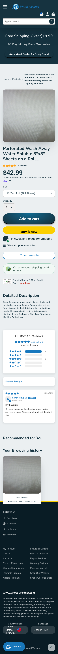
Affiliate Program (11, 577)
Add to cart (29, 219)
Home (6, 79)
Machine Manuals (39, 568)
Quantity (7, 201)
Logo (25, 6)
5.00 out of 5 (37, 342)
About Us (7, 558)
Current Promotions (13, 563)
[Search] (51, 21)
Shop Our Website (39, 573)
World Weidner (33, 648)
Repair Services (38, 558)
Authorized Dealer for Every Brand (29, 54)
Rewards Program (12, 573)
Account (47, 14)
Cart (53, 14)
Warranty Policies (39, 563)
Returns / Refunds (39, 553)
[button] (15, 351)
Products (16, 79)
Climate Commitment (13, 568)
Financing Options (39, 548)
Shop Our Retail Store (41, 577)
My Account (9, 548)
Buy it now (29, 231)
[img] (12, 393)
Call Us (6, 553)
